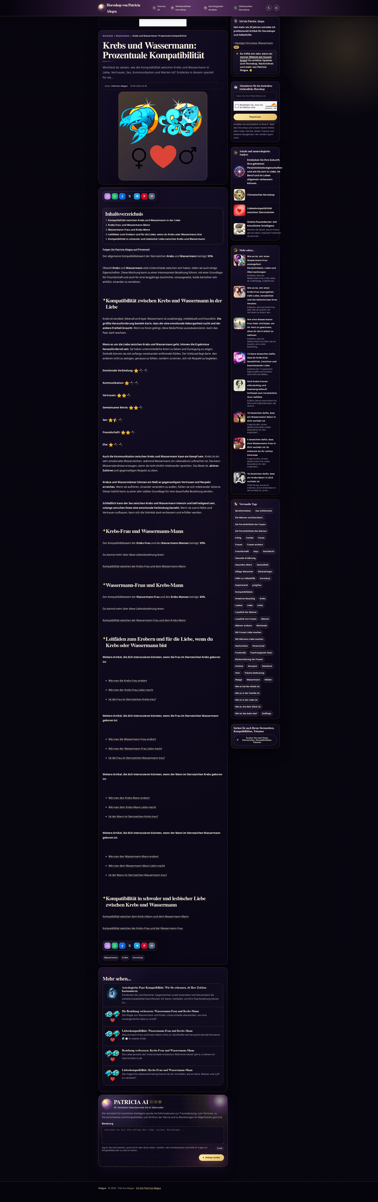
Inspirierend (241, 585)
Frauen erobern (255, 544)
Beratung (107, 1123)
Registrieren (255, 117)
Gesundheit (262, 564)
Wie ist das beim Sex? (246, 713)
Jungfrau (256, 585)
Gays (255, 551)
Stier (237, 672)
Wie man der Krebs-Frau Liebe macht (131, 690)
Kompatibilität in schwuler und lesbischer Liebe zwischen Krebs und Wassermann (156, 239)
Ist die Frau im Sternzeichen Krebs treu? (132, 699)
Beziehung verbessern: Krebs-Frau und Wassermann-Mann (158, 1050)
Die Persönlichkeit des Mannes (251, 531)
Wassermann (123, 36)
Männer (265, 618)
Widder (268, 679)
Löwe (260, 605)
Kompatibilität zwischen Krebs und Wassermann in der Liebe (144, 220)
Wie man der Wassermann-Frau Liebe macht (135, 748)
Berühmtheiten (243, 510)
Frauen (238, 544)
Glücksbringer (265, 571)
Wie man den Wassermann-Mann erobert (134, 856)
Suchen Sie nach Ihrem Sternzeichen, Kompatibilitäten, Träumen (254, 740)
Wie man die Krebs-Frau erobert (128, 680)
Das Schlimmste (263, 510)
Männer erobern (243, 625)
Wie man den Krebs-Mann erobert (129, 798)
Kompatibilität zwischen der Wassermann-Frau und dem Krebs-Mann (144, 620)
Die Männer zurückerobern (249, 517)
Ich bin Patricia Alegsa (251, 21)
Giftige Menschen (244, 571)
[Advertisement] (162, 22)
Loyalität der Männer (246, 612)
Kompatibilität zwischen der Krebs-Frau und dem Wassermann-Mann (144, 566)
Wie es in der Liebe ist (246, 700)
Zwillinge (266, 713)
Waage (238, 679)
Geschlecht (268, 551)
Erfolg (238, 537)
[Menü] (276, 8)
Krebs (125, 957)
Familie (249, 537)
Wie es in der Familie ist (247, 693)
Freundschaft (242, 551)
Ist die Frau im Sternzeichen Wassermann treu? (137, 758)
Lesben (238, 605)
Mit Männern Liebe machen (249, 639)
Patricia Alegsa (119, 85)
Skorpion (252, 666)
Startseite (108, 36)
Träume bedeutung (254, 672)
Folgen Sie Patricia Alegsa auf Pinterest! (126, 249)
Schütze (239, 666)
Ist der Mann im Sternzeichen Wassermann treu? (138, 875)
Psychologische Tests (261, 652)
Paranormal (258, 645)
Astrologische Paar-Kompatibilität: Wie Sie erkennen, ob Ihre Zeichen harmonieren (164, 989)
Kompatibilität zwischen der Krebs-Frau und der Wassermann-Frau (143, 928)
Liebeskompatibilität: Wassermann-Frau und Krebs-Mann (157, 1031)
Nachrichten (241, 645)
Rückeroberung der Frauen (249, 659)
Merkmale (261, 625)
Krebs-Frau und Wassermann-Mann (129, 225)
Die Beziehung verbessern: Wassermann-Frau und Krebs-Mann (160, 1011)
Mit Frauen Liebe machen (248, 632)
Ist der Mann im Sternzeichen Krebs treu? (133, 816)
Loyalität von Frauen (245, 618)
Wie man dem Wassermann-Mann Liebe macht (137, 865)
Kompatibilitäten (244, 591)
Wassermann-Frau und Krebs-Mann (129, 229)
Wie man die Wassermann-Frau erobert (132, 739)
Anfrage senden (211, 1157)
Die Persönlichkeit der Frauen (250, 524)
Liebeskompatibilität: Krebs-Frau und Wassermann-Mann (157, 1070)
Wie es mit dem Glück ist (248, 706)
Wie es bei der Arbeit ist (247, 686)
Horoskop (138, 957)
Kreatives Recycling (245, 598)
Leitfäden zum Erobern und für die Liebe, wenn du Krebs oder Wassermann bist (155, 234)
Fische (261, 537)
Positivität (240, 652)
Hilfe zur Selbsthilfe (245, 578)
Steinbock (267, 666)
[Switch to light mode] (268, 8)
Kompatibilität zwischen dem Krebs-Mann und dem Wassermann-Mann (146, 916)
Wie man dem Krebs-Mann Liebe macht (132, 807)
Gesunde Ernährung (245, 558)
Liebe (250, 605)
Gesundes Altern (243, 564)
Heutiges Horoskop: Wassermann (254, 43)
